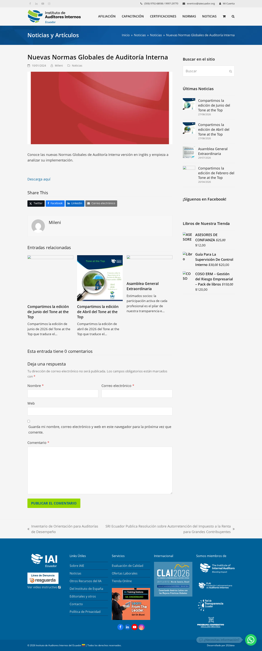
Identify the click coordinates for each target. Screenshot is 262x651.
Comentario (38, 442)
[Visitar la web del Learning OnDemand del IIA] (131, 619)
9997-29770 (171, 3)
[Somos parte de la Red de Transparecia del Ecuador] (210, 613)
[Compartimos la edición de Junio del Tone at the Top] (50, 277)
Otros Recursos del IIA (85, 581)
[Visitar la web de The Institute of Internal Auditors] (216, 573)
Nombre (35, 385)
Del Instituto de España (86, 589)
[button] (224, 16)
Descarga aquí (38, 179)
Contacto (76, 604)
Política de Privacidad (85, 612)
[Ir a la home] (42, 566)
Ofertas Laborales (125, 573)
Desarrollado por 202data (221, 645)
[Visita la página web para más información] (173, 595)
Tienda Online (122, 581)
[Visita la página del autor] (38, 225)
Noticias (77, 65)
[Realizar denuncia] (42, 583)
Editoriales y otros (83, 596)
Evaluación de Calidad (127, 566)
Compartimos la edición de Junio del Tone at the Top (48, 311)
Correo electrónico (117, 385)
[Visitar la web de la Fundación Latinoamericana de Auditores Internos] (215, 590)
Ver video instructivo (42, 587)
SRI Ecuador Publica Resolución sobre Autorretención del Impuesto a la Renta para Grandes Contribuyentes (167, 529)
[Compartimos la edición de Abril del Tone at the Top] (100, 277)
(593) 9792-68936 (153, 3)
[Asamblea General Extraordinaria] (149, 266)
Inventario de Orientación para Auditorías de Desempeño (62, 529)
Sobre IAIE (77, 566)
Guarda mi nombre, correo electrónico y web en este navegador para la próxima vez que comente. (99, 429)
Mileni (59, 65)
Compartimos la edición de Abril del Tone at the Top (98, 311)
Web (31, 403)
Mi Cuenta (229, 3)
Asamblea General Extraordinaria (143, 286)
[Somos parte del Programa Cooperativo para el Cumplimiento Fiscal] (210, 628)
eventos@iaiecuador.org (201, 3)
